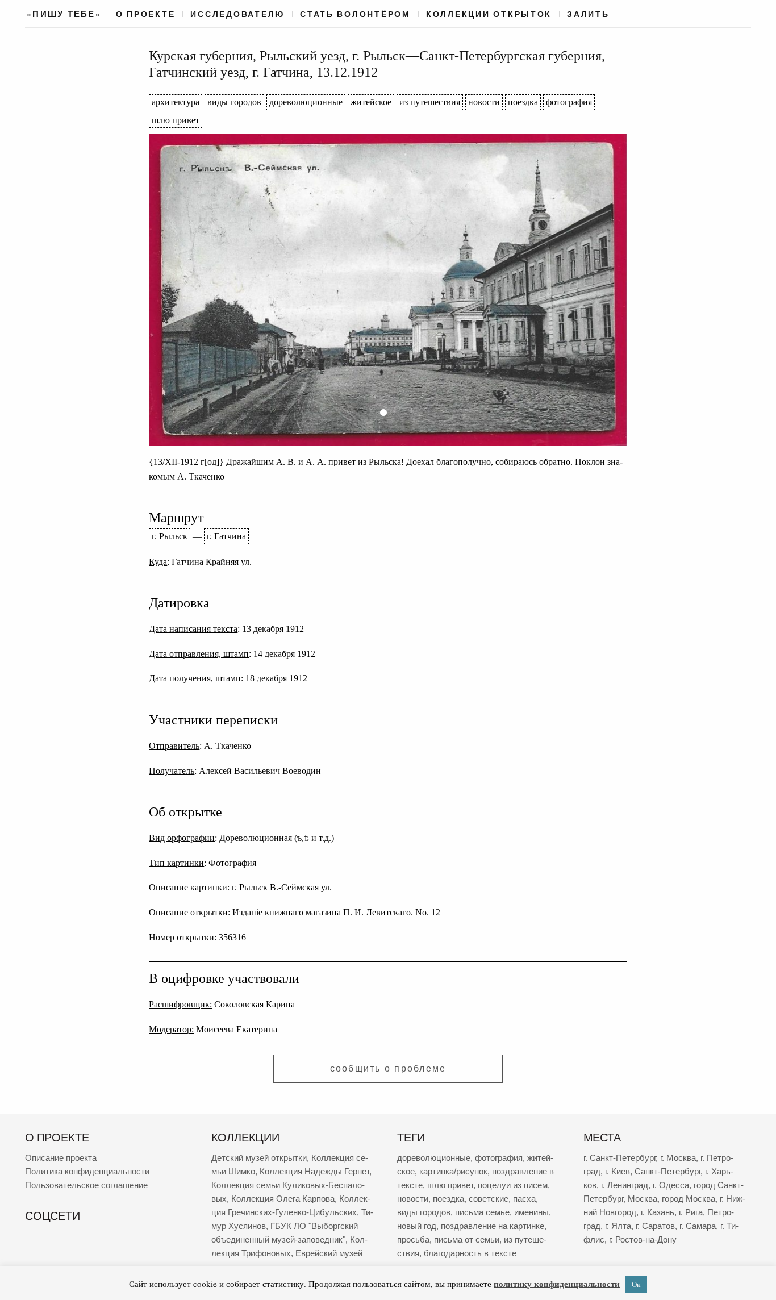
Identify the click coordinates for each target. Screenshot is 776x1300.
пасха (524, 1198)
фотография (569, 102)
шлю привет (175, 120)
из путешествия (429, 102)
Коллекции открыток (489, 14)
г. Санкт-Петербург (619, 1157)
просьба (413, 1239)
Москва (642, 1198)
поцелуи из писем (513, 1185)
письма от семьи (466, 1239)
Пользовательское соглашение (86, 1185)
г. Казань (657, 1212)
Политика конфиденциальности (87, 1171)
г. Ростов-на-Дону (643, 1239)
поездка (523, 102)
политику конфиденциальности (557, 1283)
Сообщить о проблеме (388, 1068)
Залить (588, 14)
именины (531, 1212)
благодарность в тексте (470, 1253)
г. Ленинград (624, 1185)
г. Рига (691, 1212)
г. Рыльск (169, 536)
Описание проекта (61, 1157)
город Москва (688, 1198)
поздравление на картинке (492, 1226)
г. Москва (678, 1157)
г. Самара (697, 1226)
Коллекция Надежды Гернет (314, 1171)
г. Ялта (618, 1226)
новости (484, 102)
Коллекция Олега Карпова (283, 1198)
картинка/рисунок (453, 1171)
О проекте (146, 14)
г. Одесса (671, 1185)
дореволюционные (306, 102)
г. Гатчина (226, 536)
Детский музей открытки (259, 1157)
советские (488, 1198)
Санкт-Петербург (667, 1171)
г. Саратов (655, 1226)
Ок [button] (636, 1284)
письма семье (482, 1212)
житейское (371, 102)
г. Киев (617, 1171)
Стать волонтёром (355, 14)
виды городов (234, 102)
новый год (416, 1226)
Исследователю (237, 14)
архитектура (175, 102)
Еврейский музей (328, 1253)
